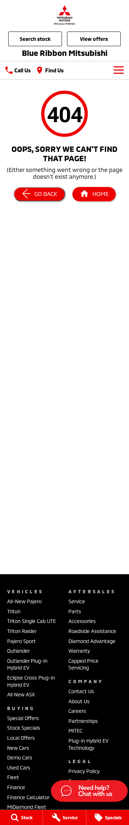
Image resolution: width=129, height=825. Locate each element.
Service (76, 601)
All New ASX (21, 694)
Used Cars (18, 767)
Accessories (82, 621)
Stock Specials (23, 728)
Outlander (18, 651)
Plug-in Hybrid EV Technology (88, 744)
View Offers (94, 39)
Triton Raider (22, 631)
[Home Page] (64, 15)
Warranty (79, 651)
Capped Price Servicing (83, 664)
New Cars (18, 748)
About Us (79, 701)
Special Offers (23, 718)
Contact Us (81, 691)
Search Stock (35, 39)
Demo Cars (19, 757)
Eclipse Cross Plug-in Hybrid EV (31, 681)
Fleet (13, 777)
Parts (74, 611)
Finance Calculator (28, 797)
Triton (13, 611)
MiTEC (75, 731)
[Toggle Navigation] (119, 70)
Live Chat (88, 792)
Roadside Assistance (92, 631)
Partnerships (83, 721)
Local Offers (21, 738)
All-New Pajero (24, 601)
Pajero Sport (21, 641)
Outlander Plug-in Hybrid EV (27, 664)
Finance (16, 787)
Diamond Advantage (91, 641)
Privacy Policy (84, 771)
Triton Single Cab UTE (31, 621)
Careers (77, 711)
